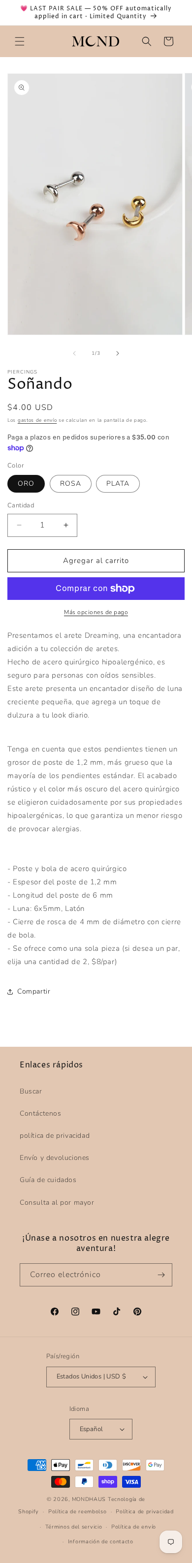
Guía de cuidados (48, 1180)
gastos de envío (37, 420)
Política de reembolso (77, 1511)
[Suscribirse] (161, 1274)
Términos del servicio (73, 1527)
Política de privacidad (144, 1511)
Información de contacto (100, 1541)
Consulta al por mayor (57, 1202)
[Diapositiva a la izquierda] (74, 353)
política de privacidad (55, 1135)
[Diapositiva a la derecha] (117, 353)
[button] (20, 41)
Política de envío (133, 1527)
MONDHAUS (89, 1499)
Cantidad (20, 505)
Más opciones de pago (96, 612)
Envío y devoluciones (55, 1157)
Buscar (31, 1091)
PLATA (117, 483)
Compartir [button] (33, 991)
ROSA (70, 483)
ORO (26, 483)
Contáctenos (41, 1113)
